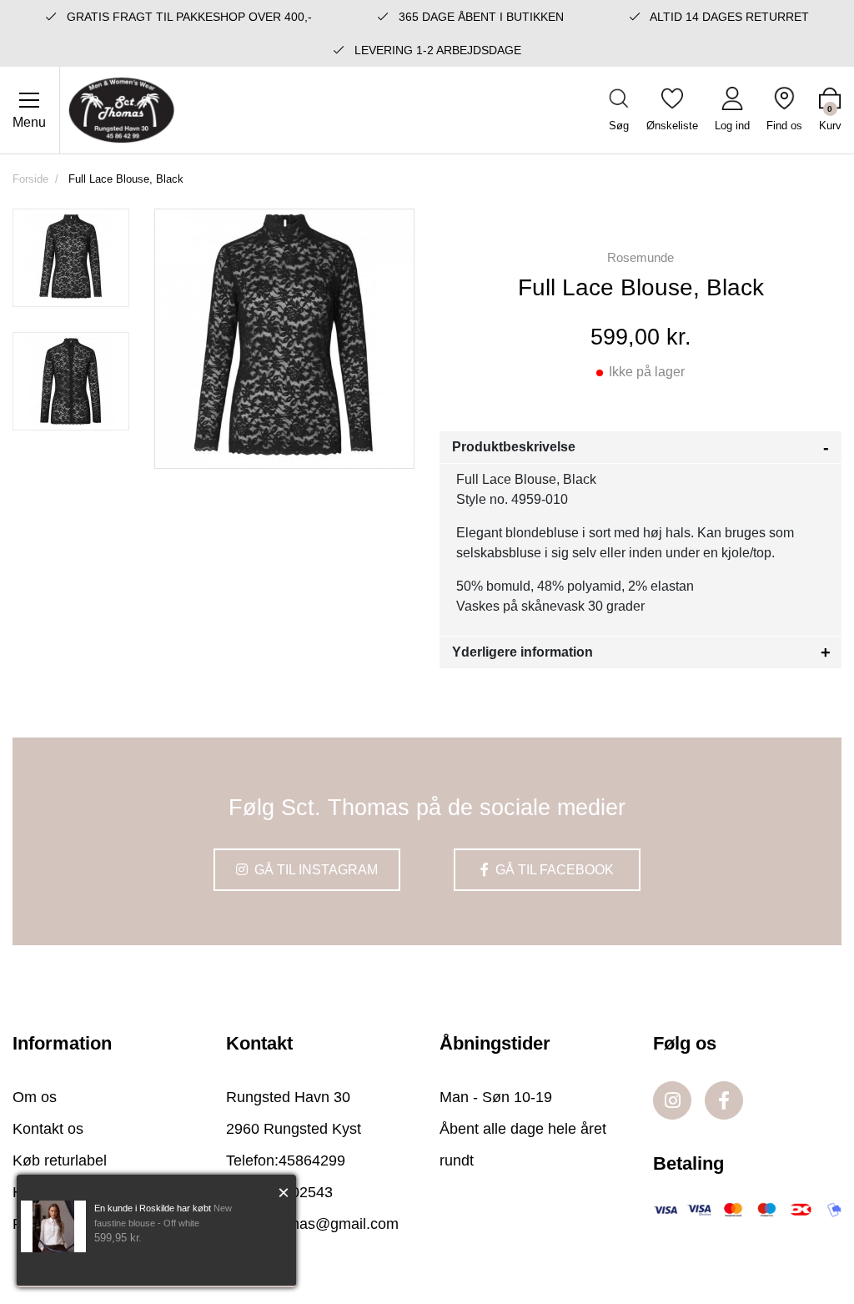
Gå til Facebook (553, 870)
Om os (35, 1097)
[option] (71, 258)
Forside (30, 179)
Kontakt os (48, 1128)
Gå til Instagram (314, 870)
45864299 (312, 1160)
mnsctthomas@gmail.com (312, 1224)
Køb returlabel (60, 1160)
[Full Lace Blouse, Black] (71, 257)
